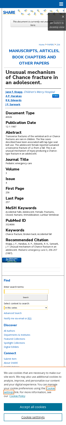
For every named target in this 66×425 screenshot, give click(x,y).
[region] (33, 396)
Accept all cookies (33, 407)
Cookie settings (33, 417)
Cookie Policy (17, 396)
